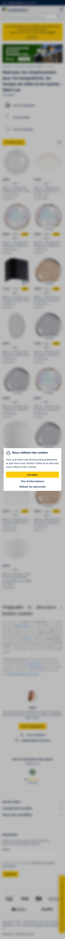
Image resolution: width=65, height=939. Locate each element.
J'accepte (32, 474)
